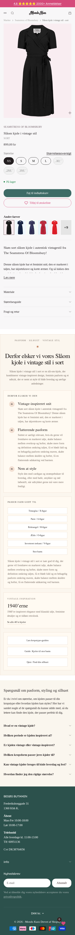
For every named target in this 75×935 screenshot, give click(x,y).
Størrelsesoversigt (58, 153)
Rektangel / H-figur (37, 527)
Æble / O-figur (37, 535)
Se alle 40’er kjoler (16, 622)
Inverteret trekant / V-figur (37, 543)
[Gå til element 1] (24, 113)
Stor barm (37, 551)
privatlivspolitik (12, 896)
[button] (37, 203)
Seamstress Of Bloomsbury (23, 126)
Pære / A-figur (37, 519)
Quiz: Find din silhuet (37, 662)
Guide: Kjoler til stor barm (37, 651)
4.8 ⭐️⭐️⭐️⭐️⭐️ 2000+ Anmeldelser (38, 3)
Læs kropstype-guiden (38, 640)
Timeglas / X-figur (38, 510)
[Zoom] (70, 112)
